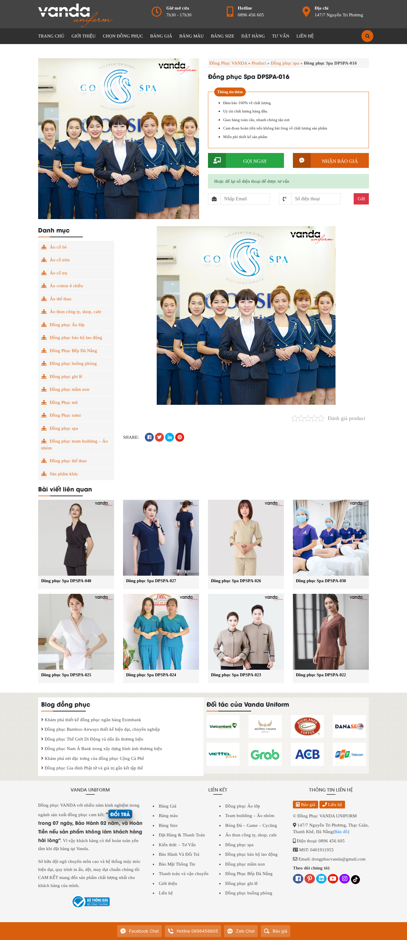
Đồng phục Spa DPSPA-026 (236, 581)
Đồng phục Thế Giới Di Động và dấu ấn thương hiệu (93, 739)
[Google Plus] (310, 879)
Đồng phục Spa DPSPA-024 (151, 675)
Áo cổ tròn (60, 259)
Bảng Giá (167, 806)
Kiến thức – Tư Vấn (177, 844)
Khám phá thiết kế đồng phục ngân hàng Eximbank (92, 719)
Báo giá (307, 804)
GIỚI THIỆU (84, 36)
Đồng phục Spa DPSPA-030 (321, 581)
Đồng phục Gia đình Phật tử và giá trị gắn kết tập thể (93, 768)
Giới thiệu (168, 883)
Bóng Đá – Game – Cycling (251, 825)
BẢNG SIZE (222, 36)
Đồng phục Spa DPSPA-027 (151, 581)
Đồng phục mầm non (69, 389)
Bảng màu (168, 815)
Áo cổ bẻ (58, 247)
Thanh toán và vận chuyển (184, 873)
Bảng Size (168, 825)
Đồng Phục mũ (64, 402)
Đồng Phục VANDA (228, 63)
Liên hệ (166, 893)
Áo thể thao (61, 298)
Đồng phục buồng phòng (73, 363)
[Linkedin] (321, 879)
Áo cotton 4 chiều (66, 285)
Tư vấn (280, 36)
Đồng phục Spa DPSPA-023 (236, 675)
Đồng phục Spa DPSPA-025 (66, 675)
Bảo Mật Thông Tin (177, 864)
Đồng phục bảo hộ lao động (76, 337)
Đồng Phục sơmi (65, 415)
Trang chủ (51, 36)
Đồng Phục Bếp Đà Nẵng (73, 350)
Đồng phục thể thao (68, 460)
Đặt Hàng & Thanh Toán (182, 835)
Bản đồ (341, 831)
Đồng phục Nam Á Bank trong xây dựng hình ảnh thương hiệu (103, 748)
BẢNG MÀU (191, 36)
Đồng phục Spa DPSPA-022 (321, 675)
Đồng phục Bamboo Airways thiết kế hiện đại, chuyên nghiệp (102, 729)
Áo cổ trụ (58, 273)
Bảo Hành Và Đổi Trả (179, 854)
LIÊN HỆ (305, 36)
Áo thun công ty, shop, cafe (75, 311)
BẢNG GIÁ (161, 36)
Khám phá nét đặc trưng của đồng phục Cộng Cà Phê (94, 758)
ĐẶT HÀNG (253, 36)
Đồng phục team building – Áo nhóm (74, 444)
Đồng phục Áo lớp (67, 324)
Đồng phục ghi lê (66, 376)
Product (259, 63)
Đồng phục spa (285, 63)
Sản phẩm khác (64, 473)
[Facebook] (298, 879)
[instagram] (344, 879)
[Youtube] (333, 879)
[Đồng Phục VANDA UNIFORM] (75, 15)
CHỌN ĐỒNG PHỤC (123, 36)
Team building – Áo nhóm (249, 815)
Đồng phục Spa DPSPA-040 (66, 581)
